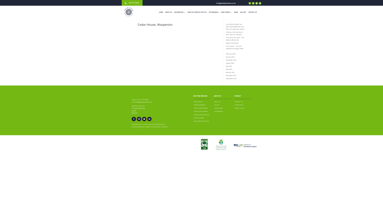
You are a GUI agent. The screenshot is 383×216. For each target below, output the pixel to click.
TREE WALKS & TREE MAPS (201, 115)
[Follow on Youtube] (256, 3)
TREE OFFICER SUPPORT (201, 108)
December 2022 (231, 60)
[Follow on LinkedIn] (260, 3)
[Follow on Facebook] (250, 3)
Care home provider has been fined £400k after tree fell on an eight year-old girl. (235, 26)
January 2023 (230, 57)
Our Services (178, 12)
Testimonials (214, 12)
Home (161, 12)
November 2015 (231, 79)
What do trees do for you (197, 12)
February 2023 (230, 54)
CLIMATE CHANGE (199, 118)
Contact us (252, 12)
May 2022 (229, 69)
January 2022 (230, 72)
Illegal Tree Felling (232, 43)
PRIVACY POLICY (239, 108)
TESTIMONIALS (218, 111)
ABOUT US (217, 101)
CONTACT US (239, 101)
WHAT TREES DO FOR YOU (201, 121)
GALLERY (217, 105)
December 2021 (231, 75)
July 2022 (229, 66)
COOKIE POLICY (239, 105)
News (236, 12)
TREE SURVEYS (198, 101)
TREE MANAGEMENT (200, 105)
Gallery (243, 12)
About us (168, 12)
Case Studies (225, 12)
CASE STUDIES (218, 108)
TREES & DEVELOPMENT (201, 111)
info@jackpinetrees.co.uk (226, 3)
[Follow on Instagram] (253, 3)
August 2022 (230, 63)
